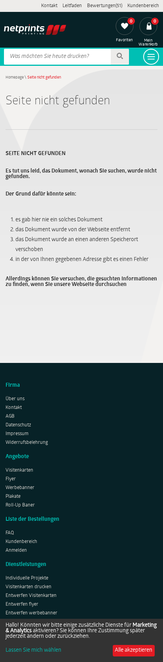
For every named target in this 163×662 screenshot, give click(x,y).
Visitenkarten (19, 470)
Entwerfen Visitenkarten (31, 595)
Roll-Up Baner (20, 505)
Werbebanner (20, 487)
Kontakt (49, 6)
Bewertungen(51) (104, 6)
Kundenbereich (143, 6)
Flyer (11, 479)
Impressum (17, 434)
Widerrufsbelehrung (27, 442)
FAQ (10, 533)
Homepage (15, 77)
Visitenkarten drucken (28, 587)
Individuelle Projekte (27, 578)
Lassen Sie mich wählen (33, 650)
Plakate (13, 496)
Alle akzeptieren (133, 650)
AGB (10, 416)
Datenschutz (18, 425)
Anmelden (16, 550)
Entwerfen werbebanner (31, 613)
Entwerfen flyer (22, 604)
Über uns (15, 399)
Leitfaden (72, 6)
